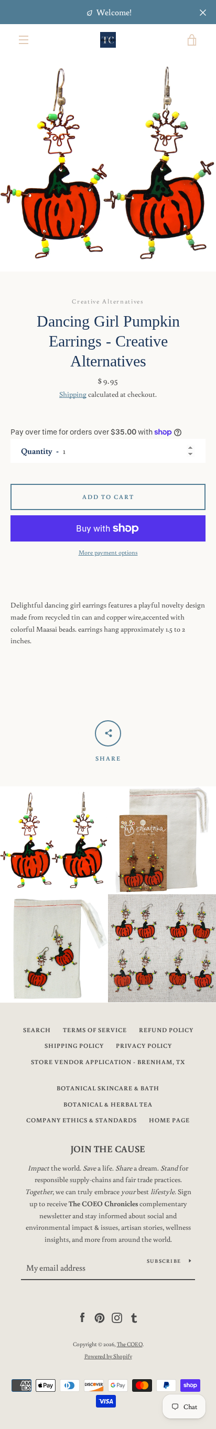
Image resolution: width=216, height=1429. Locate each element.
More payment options (108, 552)
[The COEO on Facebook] (82, 1317)
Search (37, 1030)
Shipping (73, 394)
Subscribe (164, 1261)
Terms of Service (95, 1030)
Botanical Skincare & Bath (108, 1088)
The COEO (130, 1344)
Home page (169, 1120)
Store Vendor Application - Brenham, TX (108, 1062)
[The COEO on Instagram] (117, 1317)
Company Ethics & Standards (81, 1120)
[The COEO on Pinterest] (99, 1317)
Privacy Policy (144, 1045)
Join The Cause (108, 1148)
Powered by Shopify (108, 1356)
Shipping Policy (74, 1045)
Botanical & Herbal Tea (108, 1104)
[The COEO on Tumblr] (134, 1317)
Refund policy (166, 1030)
